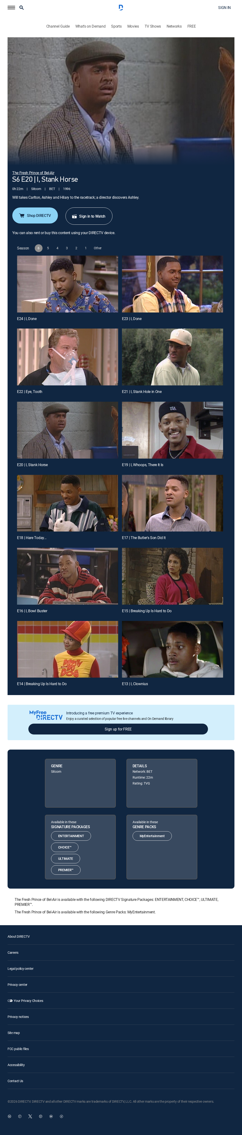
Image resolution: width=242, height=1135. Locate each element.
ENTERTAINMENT (71, 836)
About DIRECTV (19, 936)
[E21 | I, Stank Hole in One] (172, 357)
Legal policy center (21, 968)
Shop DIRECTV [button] (39, 215)
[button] (11, 7)
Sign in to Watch (92, 216)
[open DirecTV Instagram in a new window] (41, 1116)
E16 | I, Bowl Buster (32, 610)
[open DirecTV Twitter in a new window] (30, 1116)
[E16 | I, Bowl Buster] (67, 576)
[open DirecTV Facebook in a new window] (20, 1116)
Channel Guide (58, 26)
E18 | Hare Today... (32, 537)
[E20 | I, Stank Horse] (67, 430)
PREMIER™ (65, 870)
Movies (133, 26)
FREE (191, 26)
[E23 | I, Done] (172, 284)
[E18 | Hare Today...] (67, 503)
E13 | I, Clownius (135, 683)
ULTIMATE (65, 858)
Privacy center (17, 984)
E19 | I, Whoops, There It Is (142, 464)
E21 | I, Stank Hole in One (142, 391)
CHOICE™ (65, 847)
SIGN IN (224, 7)
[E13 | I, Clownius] (172, 649)
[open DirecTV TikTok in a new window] (61, 1116)
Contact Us (15, 1081)
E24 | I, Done (27, 318)
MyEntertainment (152, 836)
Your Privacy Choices (28, 1000)
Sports (116, 26)
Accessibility (16, 1065)
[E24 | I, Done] (67, 284)
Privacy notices (18, 1016)
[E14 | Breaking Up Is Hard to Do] (67, 649)
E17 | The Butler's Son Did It (144, 537)
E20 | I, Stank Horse (32, 464)
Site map (14, 1032)
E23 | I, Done (132, 318)
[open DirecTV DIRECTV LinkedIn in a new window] (9, 1116)
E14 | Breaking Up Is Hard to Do (42, 683)
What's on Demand (90, 26)
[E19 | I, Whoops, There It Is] (172, 430)
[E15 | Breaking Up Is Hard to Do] (172, 576)
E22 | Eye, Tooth (29, 391)
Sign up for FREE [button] (118, 729)
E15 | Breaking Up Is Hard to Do (147, 610)
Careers (13, 952)
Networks (174, 26)
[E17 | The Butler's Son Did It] (172, 503)
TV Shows (153, 26)
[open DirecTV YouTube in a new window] (51, 1116)
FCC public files (18, 1048)
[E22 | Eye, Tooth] (67, 357)
